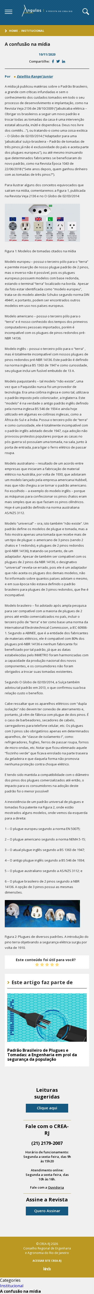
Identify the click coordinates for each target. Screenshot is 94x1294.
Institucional (32, 31)
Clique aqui (47, 1107)
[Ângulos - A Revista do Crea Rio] (47, 12)
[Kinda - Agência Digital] (47, 1269)
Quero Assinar (47, 1210)
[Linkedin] (63, 61)
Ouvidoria (56, 1187)
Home (13, 31)
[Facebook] (53, 61)
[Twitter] (58, 61)
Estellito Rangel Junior (35, 76)
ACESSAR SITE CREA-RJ (47, 1260)
